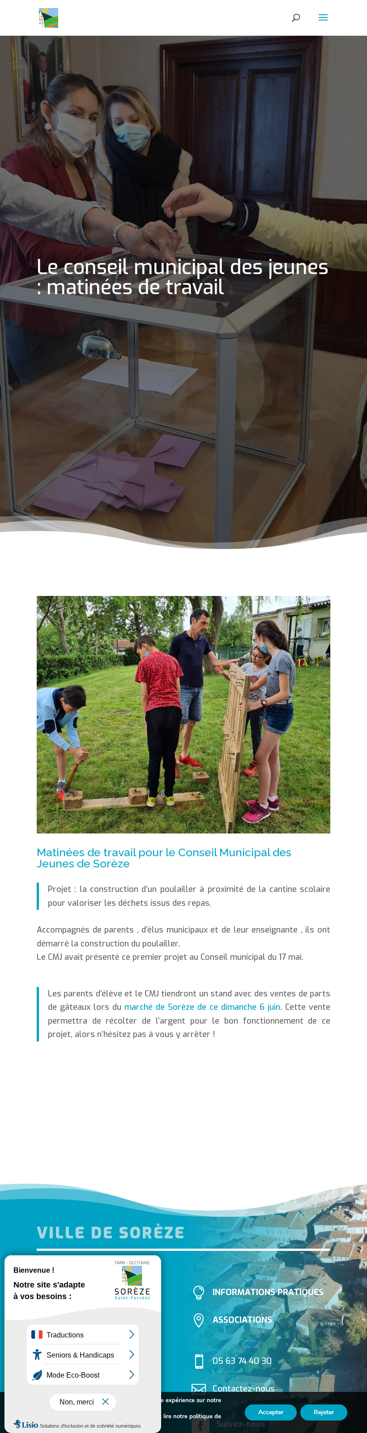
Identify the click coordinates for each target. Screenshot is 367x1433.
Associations (242, 1319)
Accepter (270, 1412)
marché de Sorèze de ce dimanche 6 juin (202, 1007)
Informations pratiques (268, 1292)
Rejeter (324, 1412)
